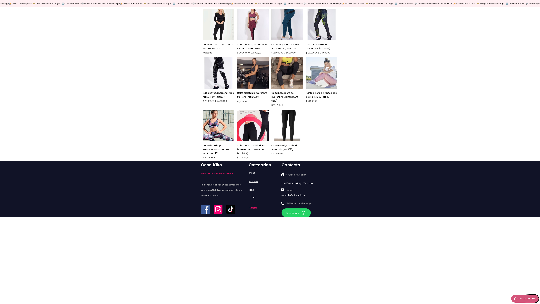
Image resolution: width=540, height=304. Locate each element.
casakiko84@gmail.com (294, 195)
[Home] (283, 174)
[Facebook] (205, 209)
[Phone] (283, 204)
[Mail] (283, 189)
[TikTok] (230, 209)
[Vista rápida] (218, 24)
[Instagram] (218, 209)
